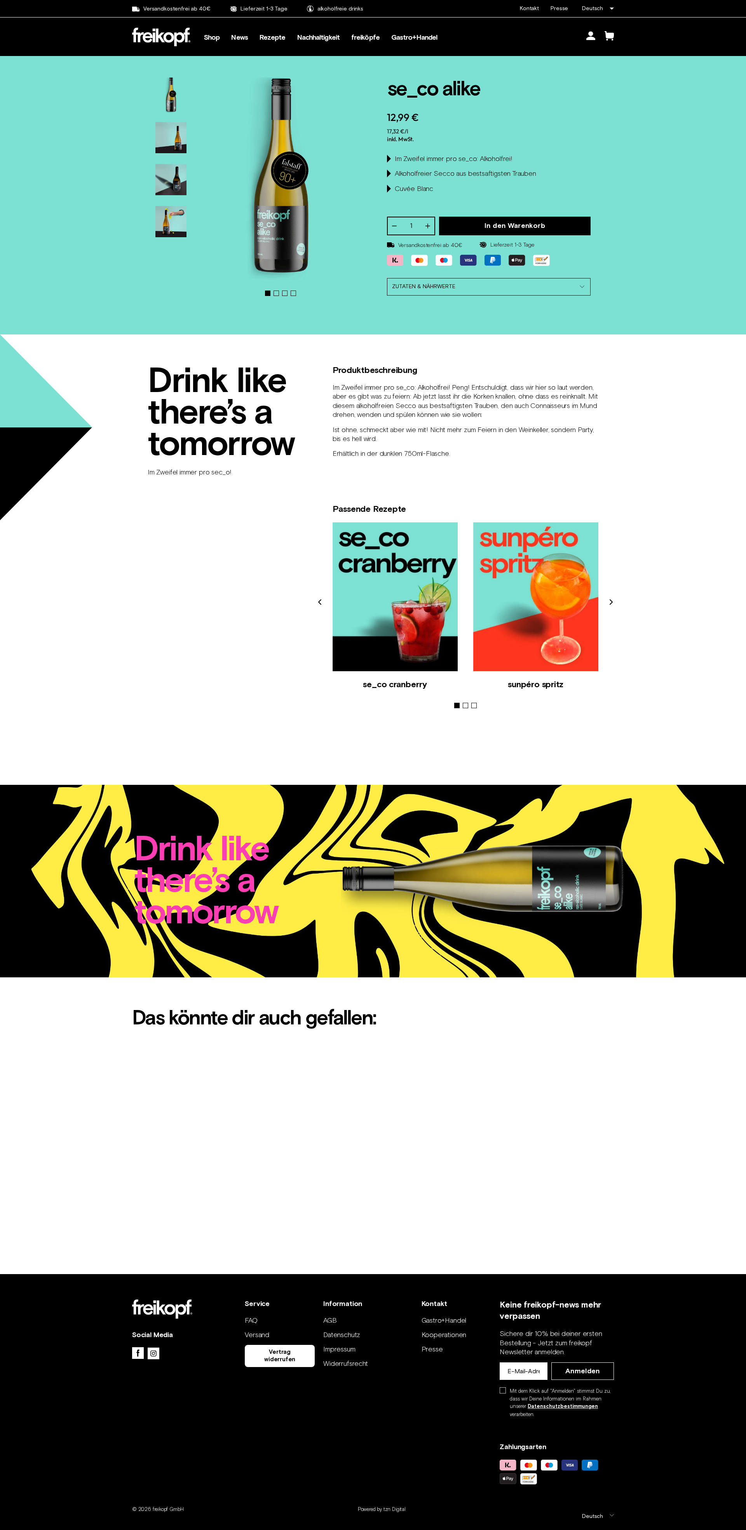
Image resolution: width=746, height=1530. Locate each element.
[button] (457, 705)
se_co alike (189, 1168)
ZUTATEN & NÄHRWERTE (423, 286)
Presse (559, 8)
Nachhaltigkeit (318, 37)
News (239, 37)
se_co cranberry (395, 684)
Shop (212, 37)
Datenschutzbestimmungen (563, 1406)
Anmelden (582, 1371)
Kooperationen (444, 1334)
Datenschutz (341, 1334)
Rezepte (273, 37)
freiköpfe (365, 37)
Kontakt (529, 8)
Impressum (339, 1349)
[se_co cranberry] (395, 596)
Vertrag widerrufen (279, 1355)
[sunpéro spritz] (535, 596)
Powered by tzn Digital (382, 1509)
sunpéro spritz (535, 684)
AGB (329, 1320)
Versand (257, 1334)
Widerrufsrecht (345, 1363)
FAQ (251, 1320)
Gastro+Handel (414, 37)
